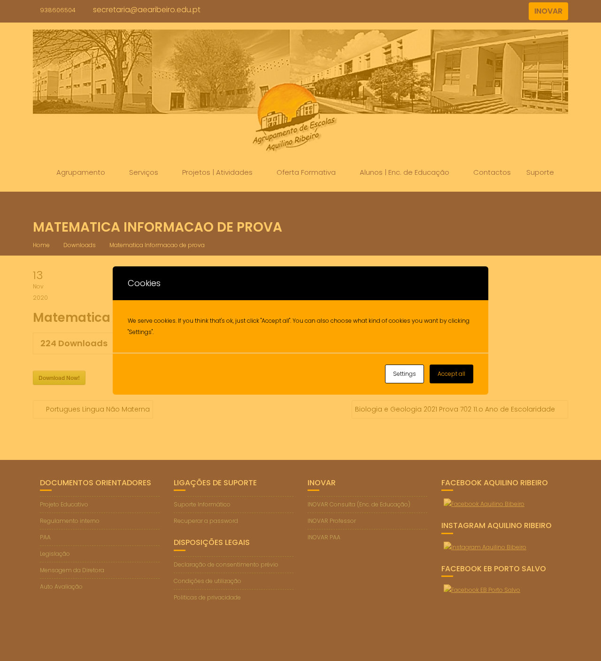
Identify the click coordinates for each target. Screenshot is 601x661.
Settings (404, 374)
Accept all (451, 374)
